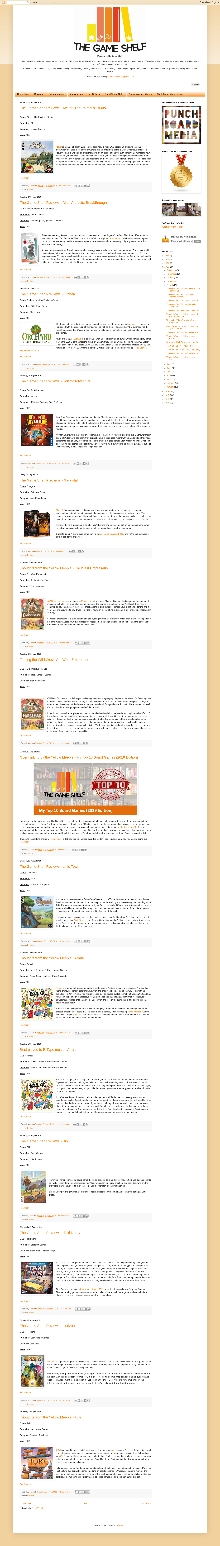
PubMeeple (55, 839)
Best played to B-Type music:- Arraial (48, 1050)
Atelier (59, 147)
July (169, 364)
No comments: (65, 186)
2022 (166, 256)
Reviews (38, 94)
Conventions (76, 94)
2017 (166, 395)
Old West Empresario (57, 601)
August (170, 285)
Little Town (79, 920)
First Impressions (56, 94)
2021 (166, 259)
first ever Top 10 (128, 827)
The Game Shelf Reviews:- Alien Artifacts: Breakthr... (180, 295)
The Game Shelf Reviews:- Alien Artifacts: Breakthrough (63, 203)
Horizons (51, 1361)
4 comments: (66, 1309)
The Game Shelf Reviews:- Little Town (49, 867)
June (169, 368)
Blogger (121, 1525)
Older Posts (146, 1503)
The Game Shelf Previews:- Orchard (48, 294)
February (171, 383)
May (169, 372)
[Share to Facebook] (84, 185)
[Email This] (75, 185)
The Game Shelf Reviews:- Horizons (48, 1326)
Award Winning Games (140, 94)
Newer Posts (26, 1503)
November (171, 274)
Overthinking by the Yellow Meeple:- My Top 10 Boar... (182, 327)
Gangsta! (60, 510)
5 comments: (63, 850)
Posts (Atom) (37, 1508)
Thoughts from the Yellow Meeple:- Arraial (52, 958)
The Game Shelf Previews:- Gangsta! (49, 480)
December (171, 270)
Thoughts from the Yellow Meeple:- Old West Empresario (64, 568)
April (169, 375)
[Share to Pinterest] (88, 185)
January (170, 387)
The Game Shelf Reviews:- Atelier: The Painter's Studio (63, 108)
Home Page (23, 94)
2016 (166, 399)
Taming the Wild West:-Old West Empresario (54, 660)
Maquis (133, 324)
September (172, 281)
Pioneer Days (87, 601)
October (170, 278)
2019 (166, 267)
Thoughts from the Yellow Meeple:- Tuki (50, 1417)
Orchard (77, 339)
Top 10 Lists (93, 94)
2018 (166, 391)
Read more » (25, 178)
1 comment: (61, 551)
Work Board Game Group (170, 94)
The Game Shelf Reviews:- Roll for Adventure (55, 381)
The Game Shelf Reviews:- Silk (44, 1141)
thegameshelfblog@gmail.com (120, 77)
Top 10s (30, 853)
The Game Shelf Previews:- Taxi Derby (50, 1233)
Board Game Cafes (114, 94)
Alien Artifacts (116, 238)
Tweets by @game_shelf (172, 227)
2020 (166, 263)
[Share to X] (81, 185)
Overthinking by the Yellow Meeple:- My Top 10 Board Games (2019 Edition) (79, 757)
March (170, 379)
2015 (166, 403)
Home (86, 1503)
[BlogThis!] (78, 185)
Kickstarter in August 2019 (111, 534)
